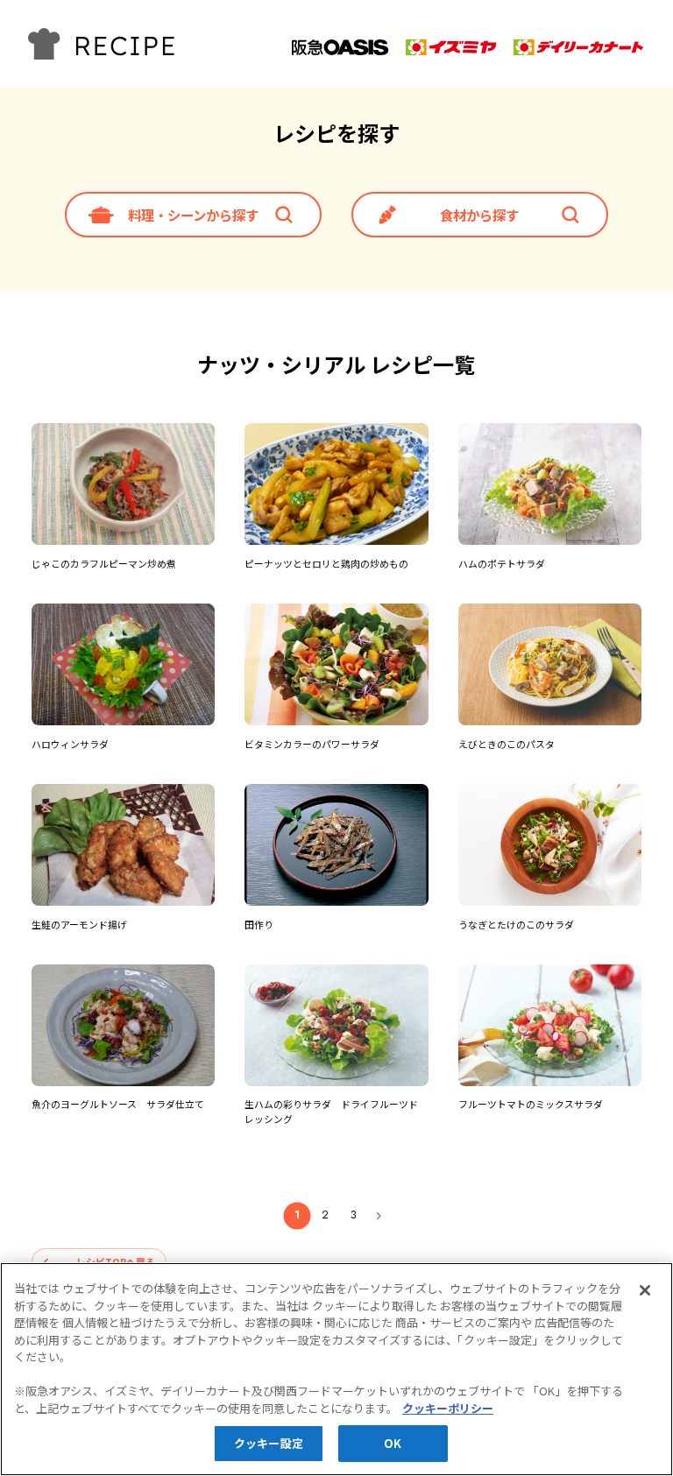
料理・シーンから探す (193, 214)
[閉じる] (645, 1290)
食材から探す (479, 214)
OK (392, 1443)
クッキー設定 (268, 1443)
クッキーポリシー (447, 1408)
